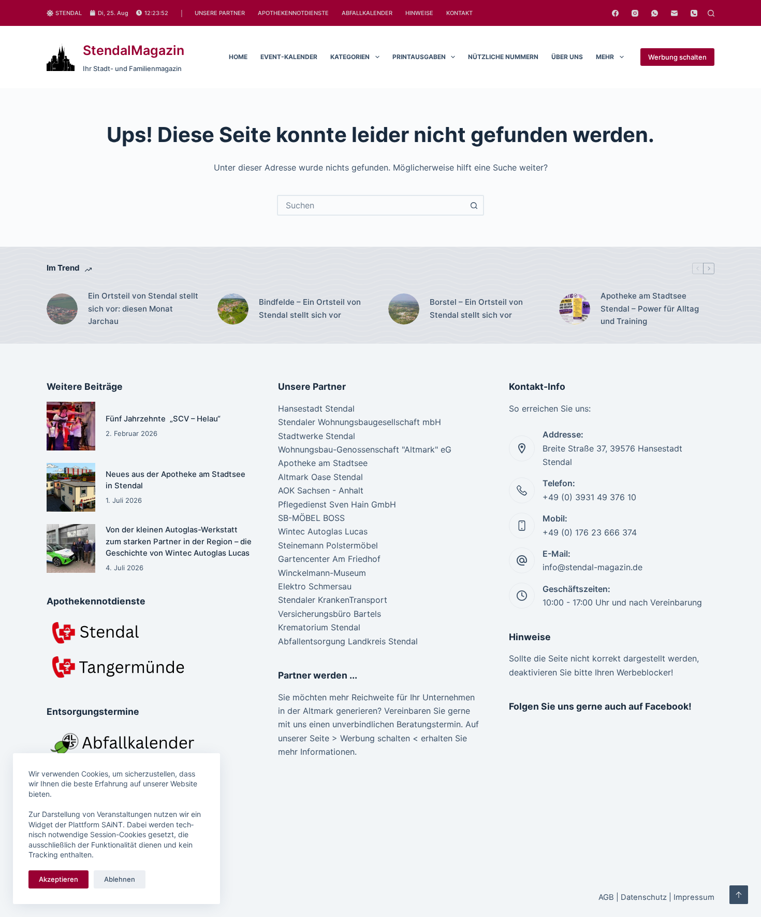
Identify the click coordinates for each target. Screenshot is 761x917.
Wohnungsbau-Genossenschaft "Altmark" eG (364, 449)
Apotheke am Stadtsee (323, 463)
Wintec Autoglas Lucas (323, 531)
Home (238, 57)
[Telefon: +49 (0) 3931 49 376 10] (522, 490)
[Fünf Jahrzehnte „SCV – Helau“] (71, 426)
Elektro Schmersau (315, 586)
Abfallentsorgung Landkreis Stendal (348, 641)
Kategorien (350, 57)
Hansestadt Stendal (316, 408)
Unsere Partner (220, 13)
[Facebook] (615, 13)
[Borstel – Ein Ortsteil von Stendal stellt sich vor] (403, 309)
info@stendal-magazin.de (592, 567)
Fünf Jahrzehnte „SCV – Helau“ (163, 419)
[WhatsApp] (654, 13)
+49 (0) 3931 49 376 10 (589, 497)
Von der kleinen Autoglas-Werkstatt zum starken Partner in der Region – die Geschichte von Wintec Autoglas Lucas (179, 541)
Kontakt (459, 13)
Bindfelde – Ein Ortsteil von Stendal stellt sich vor (310, 308)
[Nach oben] (738, 894)
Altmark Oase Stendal (320, 477)
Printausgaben (419, 57)
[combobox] (371, 205)
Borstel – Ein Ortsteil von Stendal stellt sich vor (476, 308)
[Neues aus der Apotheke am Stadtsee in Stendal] (71, 487)
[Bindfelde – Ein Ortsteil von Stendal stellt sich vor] (232, 309)
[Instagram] (635, 13)
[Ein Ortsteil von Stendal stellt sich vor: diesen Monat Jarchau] (62, 309)
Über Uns (567, 57)
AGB (606, 897)
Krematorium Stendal (319, 627)
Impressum (694, 897)
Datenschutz (644, 897)
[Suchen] (711, 13)
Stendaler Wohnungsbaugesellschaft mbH (359, 422)
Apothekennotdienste (293, 13)
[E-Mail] (674, 13)
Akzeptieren (58, 879)
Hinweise (419, 13)
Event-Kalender (288, 57)
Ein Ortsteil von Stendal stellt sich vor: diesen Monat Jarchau (143, 309)
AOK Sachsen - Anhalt (320, 490)
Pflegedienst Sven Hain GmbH (337, 504)
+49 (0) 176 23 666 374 (590, 532)
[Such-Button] (473, 205)
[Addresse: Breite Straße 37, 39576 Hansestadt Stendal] (522, 448)
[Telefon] (694, 13)
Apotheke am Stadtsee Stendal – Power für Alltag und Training (650, 309)
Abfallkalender (367, 13)
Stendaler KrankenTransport (332, 600)
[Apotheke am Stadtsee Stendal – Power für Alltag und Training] (574, 309)
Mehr (605, 57)
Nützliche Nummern (503, 57)
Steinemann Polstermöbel (328, 545)
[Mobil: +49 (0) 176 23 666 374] (522, 526)
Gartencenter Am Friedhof (329, 559)
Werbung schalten (677, 57)
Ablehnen (119, 879)
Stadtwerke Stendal (316, 436)
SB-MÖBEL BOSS (311, 518)
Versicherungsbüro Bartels (329, 614)
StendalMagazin (133, 50)
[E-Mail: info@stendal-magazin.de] (522, 560)
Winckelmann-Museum (322, 573)
